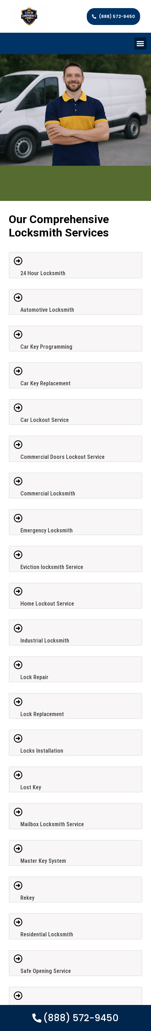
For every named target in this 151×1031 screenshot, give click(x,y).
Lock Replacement (42, 714)
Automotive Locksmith (47, 309)
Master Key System (43, 861)
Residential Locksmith (46, 934)
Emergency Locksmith (46, 530)
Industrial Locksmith (44, 640)
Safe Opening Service (45, 971)
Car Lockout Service (44, 420)
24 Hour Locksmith (42, 273)
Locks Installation (41, 750)
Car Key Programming (46, 346)
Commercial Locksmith (47, 493)
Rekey (27, 897)
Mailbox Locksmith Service (52, 824)
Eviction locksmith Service (51, 567)
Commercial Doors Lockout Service (62, 457)
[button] (140, 43)
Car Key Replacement (45, 383)
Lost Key (30, 787)
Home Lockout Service (47, 603)
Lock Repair (34, 677)
